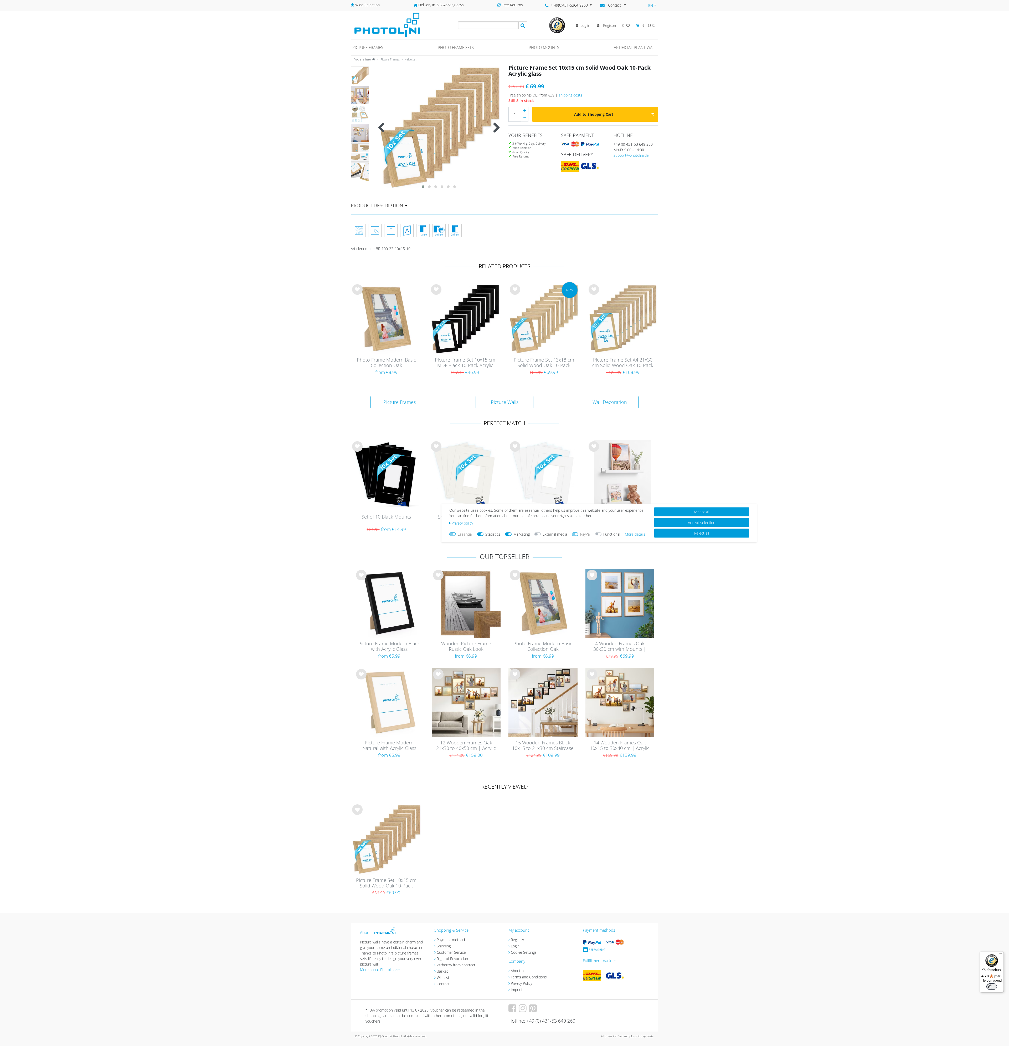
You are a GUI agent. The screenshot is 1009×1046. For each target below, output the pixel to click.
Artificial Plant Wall (635, 47)
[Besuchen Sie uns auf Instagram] (523, 1010)
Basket (442, 971)
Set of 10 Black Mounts (386, 517)
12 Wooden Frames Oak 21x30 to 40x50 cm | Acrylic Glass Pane (466, 746)
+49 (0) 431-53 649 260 (633, 144)
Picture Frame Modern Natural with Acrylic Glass (389, 745)
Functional (611, 534)
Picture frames (367, 47)
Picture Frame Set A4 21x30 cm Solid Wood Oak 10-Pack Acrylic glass (622, 363)
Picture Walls (504, 402)
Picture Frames (390, 59)
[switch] (991, 986)
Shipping (444, 945)
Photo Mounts (544, 47)
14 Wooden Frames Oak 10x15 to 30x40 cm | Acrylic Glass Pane (620, 746)
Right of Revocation (452, 958)
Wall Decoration (610, 402)
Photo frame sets (456, 47)
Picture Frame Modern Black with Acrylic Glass (389, 646)
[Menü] (1000, 954)
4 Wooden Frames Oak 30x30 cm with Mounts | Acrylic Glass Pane (619, 646)
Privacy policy (462, 523)
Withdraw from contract (456, 964)
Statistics (492, 534)
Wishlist (443, 977)
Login (515, 945)
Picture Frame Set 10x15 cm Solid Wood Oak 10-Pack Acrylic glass (386, 883)
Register (517, 939)
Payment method (451, 939)
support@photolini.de (631, 155)
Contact (443, 983)
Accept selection (701, 522)
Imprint (517, 989)
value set (410, 59)
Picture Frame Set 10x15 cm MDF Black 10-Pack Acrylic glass (465, 363)
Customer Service (451, 952)
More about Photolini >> (380, 969)
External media (555, 534)
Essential (465, 534)
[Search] (522, 25)
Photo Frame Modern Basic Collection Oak (386, 362)
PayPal (585, 534)
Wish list (357, 294)
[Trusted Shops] (557, 24)
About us (518, 970)
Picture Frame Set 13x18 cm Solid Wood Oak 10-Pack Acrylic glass (544, 363)
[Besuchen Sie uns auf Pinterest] (533, 1010)
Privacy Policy (521, 983)
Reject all (701, 533)
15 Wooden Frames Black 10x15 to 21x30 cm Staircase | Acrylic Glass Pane (543, 746)
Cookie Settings (524, 952)
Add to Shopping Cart (593, 114)
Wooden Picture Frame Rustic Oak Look (466, 646)
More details (635, 534)
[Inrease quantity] (524, 110)
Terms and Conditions (529, 976)
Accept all (701, 511)
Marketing (521, 534)
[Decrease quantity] (524, 118)
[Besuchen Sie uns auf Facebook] (513, 1010)
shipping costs (570, 95)
